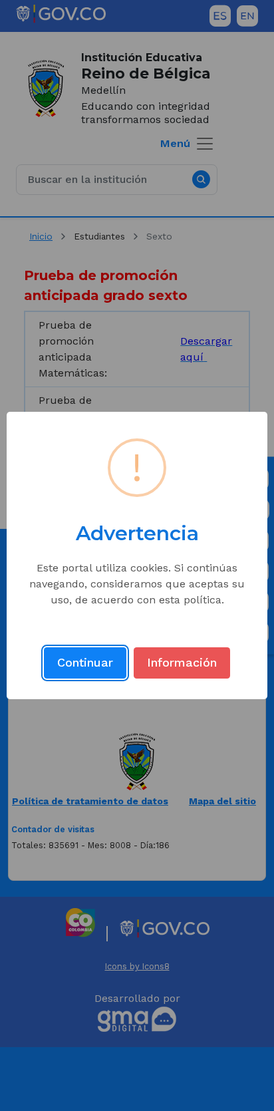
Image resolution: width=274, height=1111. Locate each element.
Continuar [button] (85, 662)
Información (182, 662)
